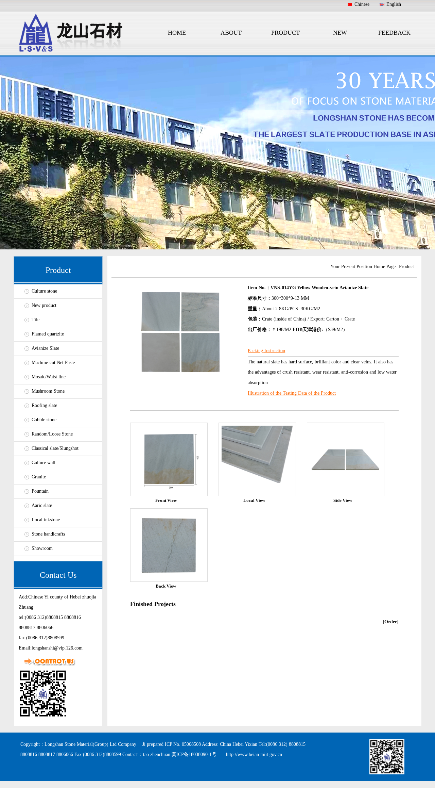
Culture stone (44, 291)
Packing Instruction (266, 350)
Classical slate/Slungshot (55, 448)
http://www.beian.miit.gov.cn (254, 754)
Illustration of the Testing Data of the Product (292, 393)
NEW (340, 32)
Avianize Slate (45, 348)
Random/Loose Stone (52, 434)
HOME (177, 32)
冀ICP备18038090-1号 (194, 754)
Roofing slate (44, 405)
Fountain (40, 491)
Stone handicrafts (48, 534)
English (393, 4)
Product (406, 266)
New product (44, 305)
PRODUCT (285, 32)
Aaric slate (42, 505)
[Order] (391, 621)
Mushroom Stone (48, 391)
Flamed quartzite (48, 333)
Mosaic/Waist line (49, 376)
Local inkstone (46, 519)
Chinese (361, 4)
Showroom (42, 548)
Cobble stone (44, 419)
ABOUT (231, 32)
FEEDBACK (394, 32)
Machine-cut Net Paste (53, 362)
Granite (39, 476)
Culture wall (43, 462)
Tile (35, 319)
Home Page (384, 266)
